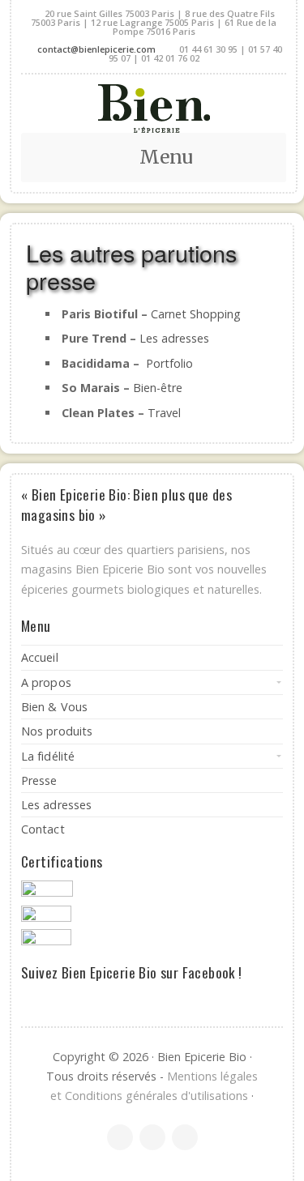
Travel (164, 412)
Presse (39, 780)
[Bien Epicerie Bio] (153, 108)
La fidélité (48, 756)
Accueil (39, 657)
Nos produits (56, 731)
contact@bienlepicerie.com (96, 49)
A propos (46, 682)
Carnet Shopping (196, 314)
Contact (43, 829)
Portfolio (169, 363)
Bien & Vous (54, 707)
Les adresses (174, 338)
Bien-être (157, 387)
